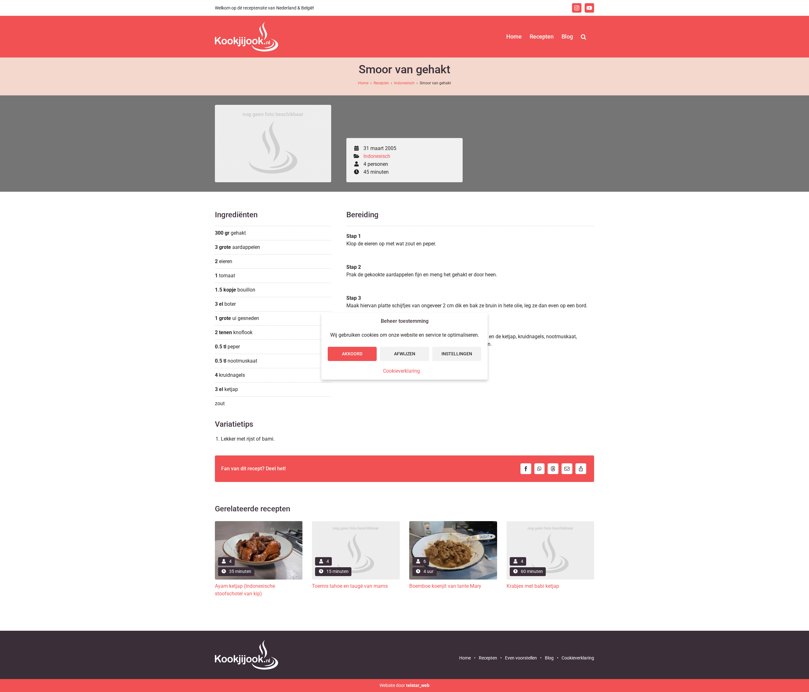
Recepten (381, 83)
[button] (583, 36)
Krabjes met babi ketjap (533, 586)
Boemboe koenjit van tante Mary (445, 586)
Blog (549, 657)
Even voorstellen (521, 657)
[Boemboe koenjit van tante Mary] (453, 524)
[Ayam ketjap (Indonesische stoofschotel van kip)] (259, 524)
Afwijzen (404, 353)
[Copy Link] (581, 469)
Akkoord (352, 353)
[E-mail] (567, 469)
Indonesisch (404, 83)
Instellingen (456, 353)
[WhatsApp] (539, 469)
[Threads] (553, 469)
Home (363, 83)
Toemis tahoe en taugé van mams (350, 586)
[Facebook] (526, 469)
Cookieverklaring (401, 371)
